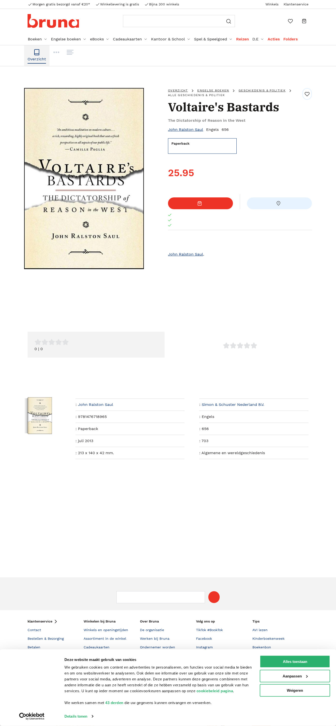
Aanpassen (292, 676)
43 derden (114, 703)
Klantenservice (296, 4)
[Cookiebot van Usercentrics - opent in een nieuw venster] (31, 716)
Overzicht (178, 90)
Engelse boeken (66, 39)
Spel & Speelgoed (210, 39)
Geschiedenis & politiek (262, 90)
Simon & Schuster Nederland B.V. (233, 404)
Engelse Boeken (213, 90)
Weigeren (295, 690)
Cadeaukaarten (127, 39)
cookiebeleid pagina (215, 691)
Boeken (35, 39)
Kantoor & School (168, 39)
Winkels (271, 4)
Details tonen (75, 716)
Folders (290, 39)
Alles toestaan (295, 661)
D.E (255, 39)
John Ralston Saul (185, 129)
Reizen (242, 39)
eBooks (97, 39)
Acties (274, 39)
